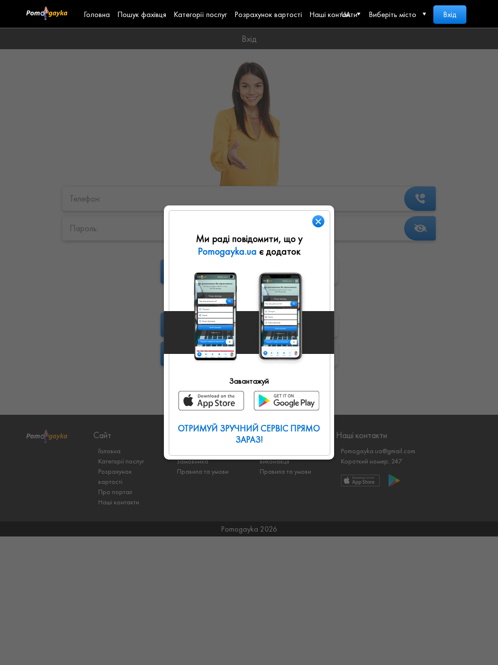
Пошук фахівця (141, 14)
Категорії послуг (200, 14)
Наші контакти (333, 14)
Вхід (450, 14)
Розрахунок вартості (268, 14)
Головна (97, 14)
